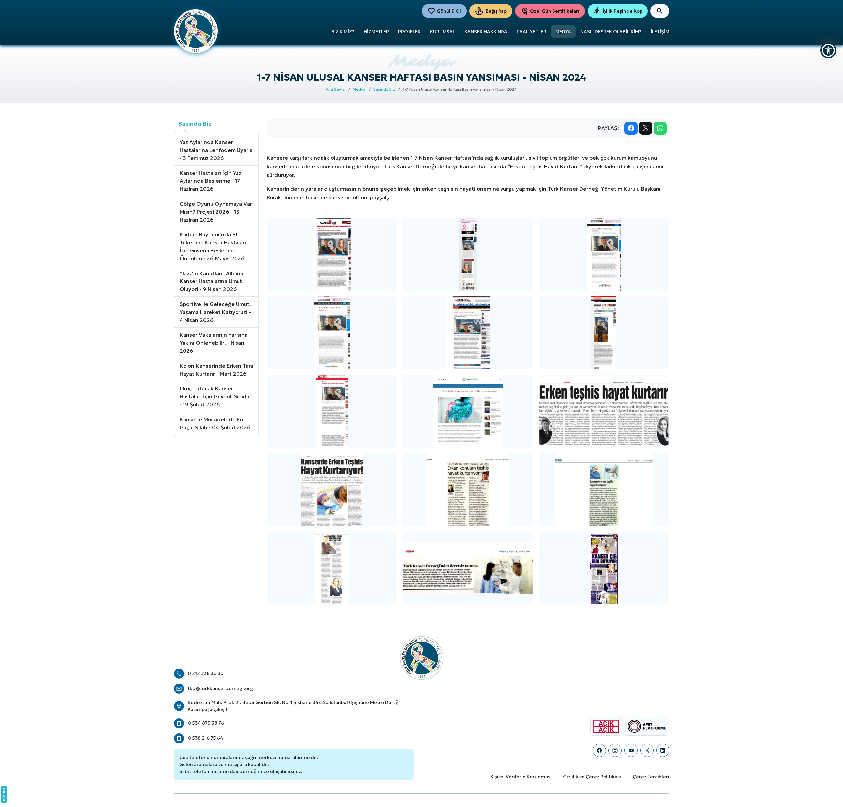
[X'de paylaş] (645, 128)
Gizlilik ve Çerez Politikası (592, 777)
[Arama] (659, 11)
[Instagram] (615, 750)
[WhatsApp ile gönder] (660, 128)
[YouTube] (631, 750)
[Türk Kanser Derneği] (196, 30)
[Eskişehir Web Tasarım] (4, 794)
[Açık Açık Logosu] (606, 726)
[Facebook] (599, 750)
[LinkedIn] (662, 750)
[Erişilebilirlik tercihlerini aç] (828, 50)
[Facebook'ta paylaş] (631, 128)
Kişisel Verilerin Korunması (521, 777)
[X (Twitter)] (647, 750)
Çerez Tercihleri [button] (651, 777)
